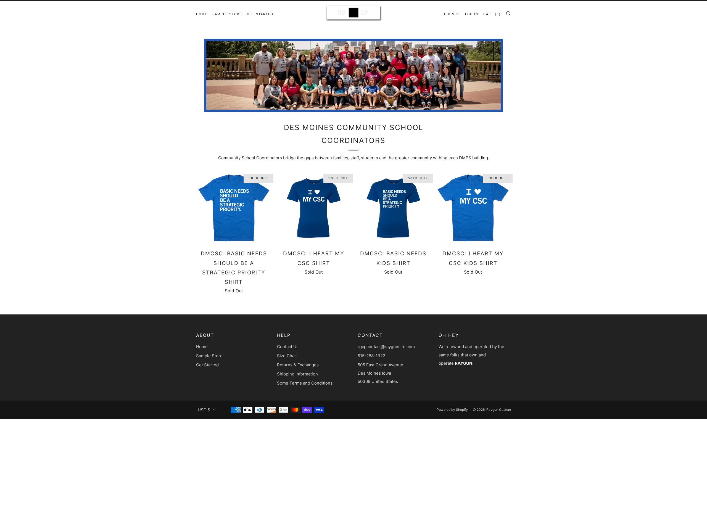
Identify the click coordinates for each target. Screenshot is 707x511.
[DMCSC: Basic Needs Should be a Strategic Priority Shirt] (234, 208)
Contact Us (288, 346)
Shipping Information (297, 374)
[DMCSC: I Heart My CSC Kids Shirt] (473, 208)
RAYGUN (463, 363)
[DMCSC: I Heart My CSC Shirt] (314, 208)
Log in (471, 14)
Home (201, 14)
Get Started (260, 14)
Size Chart (287, 355)
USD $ (449, 14)
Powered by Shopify (452, 409)
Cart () (492, 14)
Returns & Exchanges (298, 364)
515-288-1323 (372, 355)
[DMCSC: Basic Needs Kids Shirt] (393, 208)
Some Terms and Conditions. (305, 383)
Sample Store (227, 14)
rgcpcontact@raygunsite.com (386, 346)
